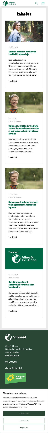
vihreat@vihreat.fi (13, 368)
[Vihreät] (15, 337)
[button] (36, 3)
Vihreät (13, 3)
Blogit (11, 25)
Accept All (24, 413)
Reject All (24, 427)
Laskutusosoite (12, 355)
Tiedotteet (13, 252)
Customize (24, 420)
